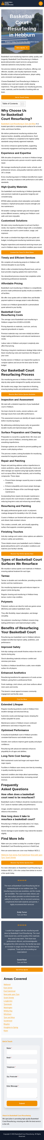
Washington (8, 1007)
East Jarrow (13, 855)
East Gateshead (24, 855)
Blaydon (7, 1024)
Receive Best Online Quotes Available (22, 394)
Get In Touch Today (22, 97)
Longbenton (8, 1001)
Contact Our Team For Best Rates (22, 252)
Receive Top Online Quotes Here (22, 554)
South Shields (11, 857)
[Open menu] (41, 3)
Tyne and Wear (9, 1017)
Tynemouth (8, 1004)
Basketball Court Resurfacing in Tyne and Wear (18, 124)
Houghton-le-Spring (11, 1027)
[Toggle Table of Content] (21, 104)
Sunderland (8, 1021)
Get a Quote (20, 48)
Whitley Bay (8, 1011)
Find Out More (22, 699)
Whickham (7, 1014)
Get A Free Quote (22, 970)
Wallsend (4, 855)
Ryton (6, 1031)
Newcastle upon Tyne (11, 994)
